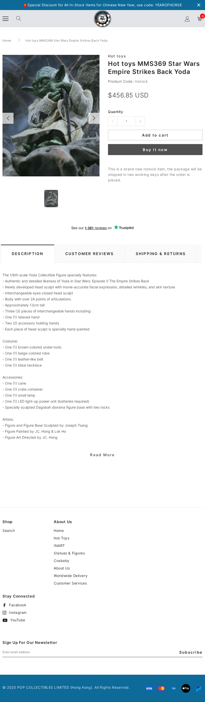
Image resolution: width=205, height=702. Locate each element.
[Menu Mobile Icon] (5, 19)
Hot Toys (61, 538)
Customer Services (70, 583)
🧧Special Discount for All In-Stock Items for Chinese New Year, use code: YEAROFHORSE (102, 5)
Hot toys (117, 56)
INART (59, 545)
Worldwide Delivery (71, 575)
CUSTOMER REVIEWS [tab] (89, 253)
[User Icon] (187, 19)
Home (6, 40)
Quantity (115, 111)
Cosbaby (62, 560)
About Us (62, 568)
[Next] (94, 118)
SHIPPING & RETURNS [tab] (161, 253)
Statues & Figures (69, 553)
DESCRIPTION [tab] (28, 253)
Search (8, 530)
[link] (51, 198)
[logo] (102, 18)
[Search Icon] (18, 18)
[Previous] (8, 118)
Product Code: (121, 81)
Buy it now (155, 149)
